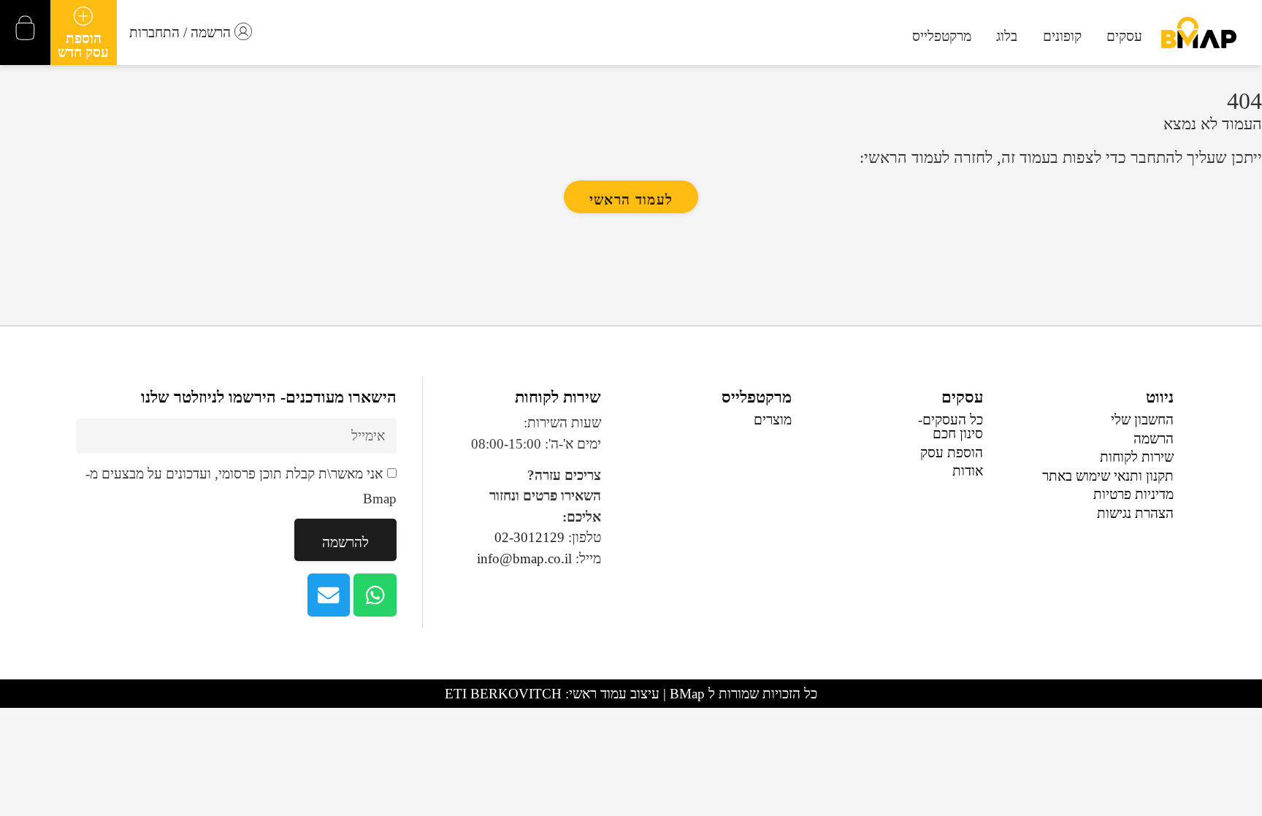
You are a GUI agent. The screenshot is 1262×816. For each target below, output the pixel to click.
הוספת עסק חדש (83, 45)
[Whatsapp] (375, 595)
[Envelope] (329, 595)
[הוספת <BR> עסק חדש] (83, 16)
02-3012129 (529, 537)
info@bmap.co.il (524, 558)
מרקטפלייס (757, 397)
